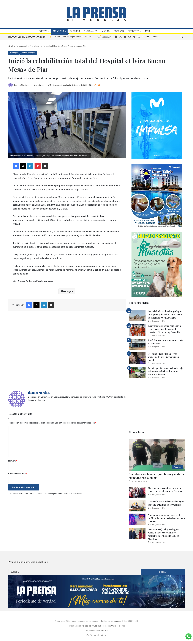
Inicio (12, 46)
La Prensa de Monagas (111, 621)
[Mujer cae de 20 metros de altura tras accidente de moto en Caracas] (137, 492)
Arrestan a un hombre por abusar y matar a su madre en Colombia (156, 476)
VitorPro (104, 631)
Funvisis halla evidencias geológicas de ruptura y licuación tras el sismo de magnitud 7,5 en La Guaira (166, 314)
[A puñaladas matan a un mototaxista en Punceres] (137, 344)
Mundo (106, 31)
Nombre (12, 461)
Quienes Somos (118, 626)
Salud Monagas (28, 53)
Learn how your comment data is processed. (63, 493)
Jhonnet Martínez (21, 85)
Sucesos (75, 31)
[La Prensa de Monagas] (96, 14)
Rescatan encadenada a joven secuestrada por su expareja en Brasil (163, 357)
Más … (148, 31)
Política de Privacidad (91, 626)
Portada (44, 31)
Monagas (58, 31)
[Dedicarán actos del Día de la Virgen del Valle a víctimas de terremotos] (137, 505)
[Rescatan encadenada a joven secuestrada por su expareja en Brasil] (137, 358)
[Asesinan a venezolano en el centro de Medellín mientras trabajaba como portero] (137, 519)
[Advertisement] (67, 351)
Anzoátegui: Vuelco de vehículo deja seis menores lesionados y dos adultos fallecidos (165, 371)
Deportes (133, 31)
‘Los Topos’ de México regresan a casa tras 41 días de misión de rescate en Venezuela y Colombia (164, 329)
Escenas (119, 31)
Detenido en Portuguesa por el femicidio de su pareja (78, 36)
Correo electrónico (17, 474)
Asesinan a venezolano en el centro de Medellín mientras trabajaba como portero (166, 518)
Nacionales (90, 31)
